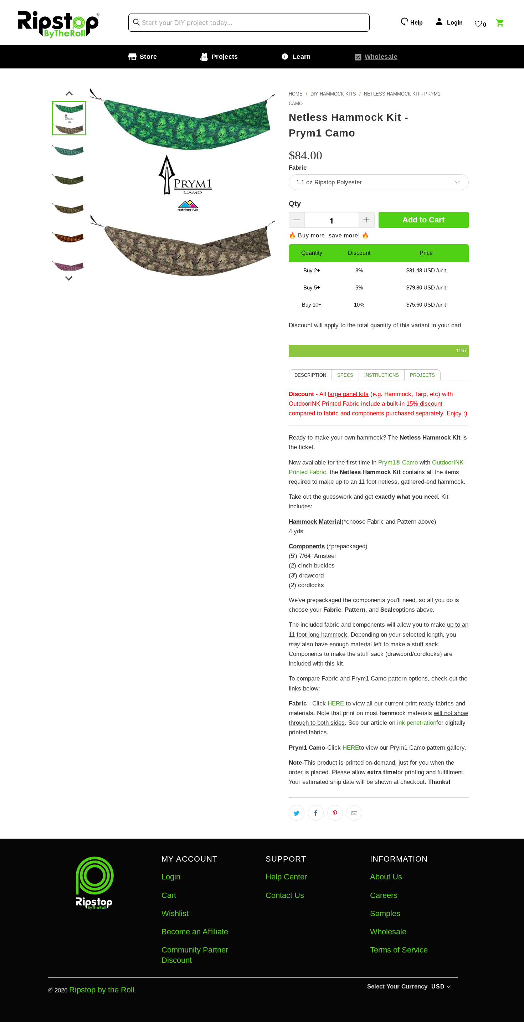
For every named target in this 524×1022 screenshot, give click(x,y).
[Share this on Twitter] (296, 813)
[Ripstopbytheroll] (59, 22)
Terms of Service (399, 949)
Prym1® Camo (398, 462)
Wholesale (388, 931)
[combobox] (249, 23)
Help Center (286, 876)
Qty (295, 203)
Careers (383, 895)
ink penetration (416, 722)
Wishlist (175, 913)
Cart (168, 895)
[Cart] (500, 24)
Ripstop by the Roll (101, 989)
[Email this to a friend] (354, 813)
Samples (385, 913)
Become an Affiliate (194, 931)
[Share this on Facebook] (316, 813)
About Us (386, 876)
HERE (336, 703)
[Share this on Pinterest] (335, 813)
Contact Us (285, 895)
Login (170, 876)
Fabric (298, 167)
